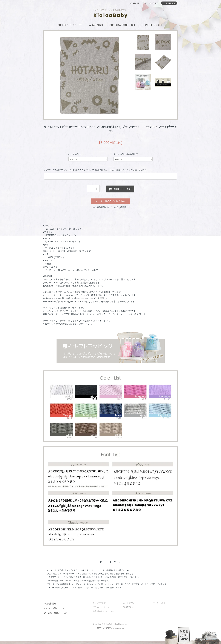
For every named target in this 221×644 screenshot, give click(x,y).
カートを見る (128, 603)
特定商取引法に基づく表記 (104, 611)
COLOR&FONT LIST (122, 24)
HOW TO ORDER (153, 24)
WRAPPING (96, 24)
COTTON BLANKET (70, 24)
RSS (125, 607)
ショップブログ (99, 603)
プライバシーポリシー (102, 607)
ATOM (130, 607)
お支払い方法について (54, 608)
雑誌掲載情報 (50, 603)
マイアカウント (159, 603)
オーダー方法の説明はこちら (110, 201)
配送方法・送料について (55, 613)
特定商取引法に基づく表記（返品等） (110, 207)
